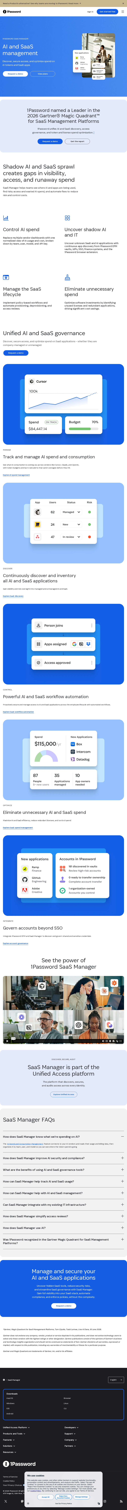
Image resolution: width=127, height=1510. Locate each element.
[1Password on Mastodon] (22, 1501)
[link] (107, 12)
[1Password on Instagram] (105, 1501)
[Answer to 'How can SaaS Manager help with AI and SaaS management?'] (122, 1192)
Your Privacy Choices (12, 1485)
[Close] (123, 3)
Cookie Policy (9, 1481)
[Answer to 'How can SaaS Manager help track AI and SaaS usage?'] (122, 1181)
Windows (10, 1403)
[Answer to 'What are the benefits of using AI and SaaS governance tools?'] (122, 1169)
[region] (63, 1147)
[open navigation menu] (123, 11)
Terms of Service (10, 1476)
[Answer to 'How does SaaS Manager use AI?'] (122, 1227)
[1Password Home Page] (12, 11)
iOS (7, 1408)
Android (9, 1413)
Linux (66, 1403)
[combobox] (116, 1380)
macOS (9, 1398)
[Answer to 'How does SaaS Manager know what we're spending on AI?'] (122, 1136)
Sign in (90, 11)
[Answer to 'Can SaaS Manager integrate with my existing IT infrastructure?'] (122, 1204)
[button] (116, 1380)
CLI (65, 1408)
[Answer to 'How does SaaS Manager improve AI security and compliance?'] (122, 1157)
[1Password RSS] (121, 1501)
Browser (67, 1398)
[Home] (4, 1380)
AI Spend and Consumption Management (25, 1144)
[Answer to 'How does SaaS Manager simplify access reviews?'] (122, 1216)
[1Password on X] (5, 1501)
